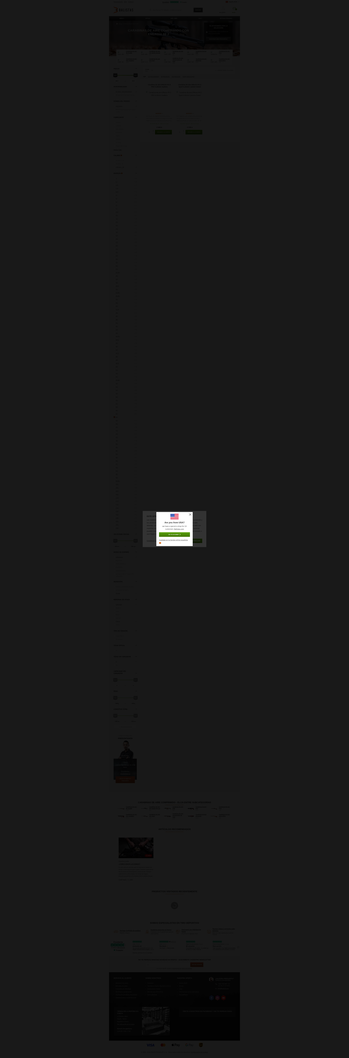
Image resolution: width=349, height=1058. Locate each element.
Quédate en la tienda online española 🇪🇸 (173, 541)
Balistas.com (179, 529)
